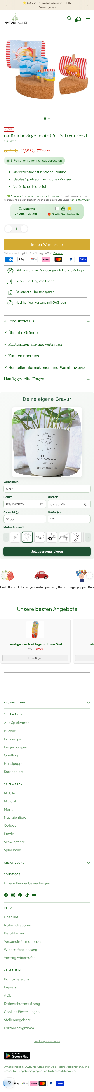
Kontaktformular (79, 199)
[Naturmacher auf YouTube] (34, 896)
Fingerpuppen (15, 747)
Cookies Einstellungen (22, 1011)
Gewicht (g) (11, 512)
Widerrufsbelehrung (20, 949)
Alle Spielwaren (16, 722)
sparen (49, 292)
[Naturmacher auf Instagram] (13, 896)
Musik (8, 809)
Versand (58, 253)
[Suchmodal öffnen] (68, 18)
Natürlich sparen (17, 925)
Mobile (9, 793)
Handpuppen (14, 763)
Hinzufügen (35, 658)
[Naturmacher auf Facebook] (6, 896)
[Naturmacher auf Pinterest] (20, 896)
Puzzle (9, 833)
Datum (7, 497)
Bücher (10, 730)
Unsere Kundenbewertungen (27, 883)
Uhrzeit (53, 497)
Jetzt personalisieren (47, 551)
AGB (8, 995)
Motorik (10, 801)
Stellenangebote (17, 1019)
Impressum (12, 987)
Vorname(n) (11, 482)
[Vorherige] (6, 5)
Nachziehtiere (15, 817)
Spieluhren (12, 850)
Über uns (11, 916)
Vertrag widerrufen (19, 957)
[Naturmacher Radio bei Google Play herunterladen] (17, 1056)
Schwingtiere (14, 841)
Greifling (11, 755)
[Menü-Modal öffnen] (87, 18)
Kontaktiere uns (16, 979)
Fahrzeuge (12, 739)
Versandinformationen (22, 941)
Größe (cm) (56, 512)
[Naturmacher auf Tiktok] (27, 896)
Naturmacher (41, 1066)
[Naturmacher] (16, 18)
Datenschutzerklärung (22, 1003)
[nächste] (87, 5)
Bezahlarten (14, 933)
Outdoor (11, 825)
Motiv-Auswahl (13, 527)
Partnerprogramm (19, 1027)
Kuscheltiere (14, 771)
